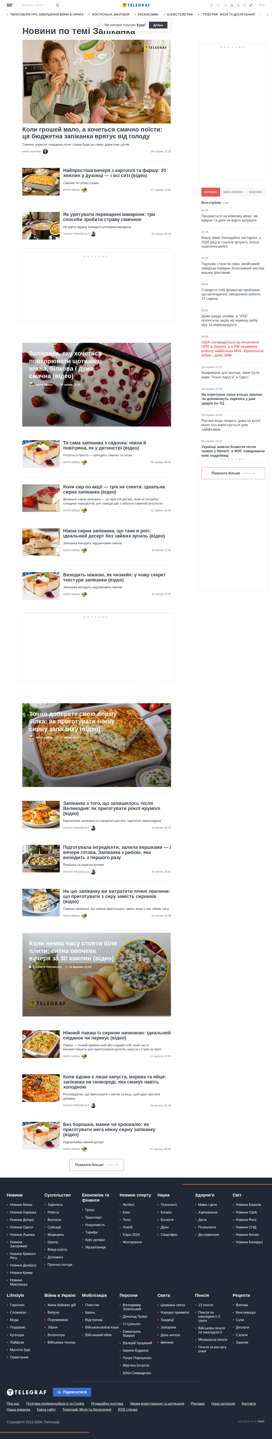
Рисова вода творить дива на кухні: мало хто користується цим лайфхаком (231, 425)
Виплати (54, 1220)
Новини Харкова (23, 1212)
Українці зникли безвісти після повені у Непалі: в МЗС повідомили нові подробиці (233, 451)
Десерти (242, 1327)
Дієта (202, 1220)
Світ (237, 1195)
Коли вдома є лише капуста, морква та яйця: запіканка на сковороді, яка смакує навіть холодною (114, 1082)
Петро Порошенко (137, 1358)
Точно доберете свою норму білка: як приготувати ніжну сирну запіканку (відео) (73, 721)
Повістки (92, 1305)
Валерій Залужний (137, 1343)
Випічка (242, 1305)
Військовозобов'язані (102, 1327)
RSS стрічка (127, 1409)
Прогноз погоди (60, 1264)
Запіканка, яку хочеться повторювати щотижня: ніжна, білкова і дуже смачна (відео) (65, 364)
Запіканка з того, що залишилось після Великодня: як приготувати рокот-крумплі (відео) (111, 808)
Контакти (249, 1403)
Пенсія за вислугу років (212, 1349)
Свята (163, 1295)
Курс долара (95, 1240)
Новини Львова (22, 1234)
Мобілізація (94, 1295)
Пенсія (202, 1295)
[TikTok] (250, 5)
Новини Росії (246, 1220)
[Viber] (218, 5)
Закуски (242, 1342)
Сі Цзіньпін (131, 1324)
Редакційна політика (107, 1403)
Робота (53, 1212)
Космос (166, 1212)
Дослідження (208, 1234)
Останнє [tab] (210, 192)
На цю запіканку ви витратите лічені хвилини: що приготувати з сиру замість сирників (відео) (116, 896)
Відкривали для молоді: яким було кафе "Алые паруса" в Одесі (230, 375)
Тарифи (91, 1232)
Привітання (19, 1357)
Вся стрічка (211, 202)
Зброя (52, 1327)
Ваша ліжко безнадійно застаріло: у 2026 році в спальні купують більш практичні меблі (231, 242)
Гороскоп (17, 1305)
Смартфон (169, 1234)
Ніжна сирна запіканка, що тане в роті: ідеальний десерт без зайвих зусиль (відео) (114, 533)
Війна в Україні (60, 1295)
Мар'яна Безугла (136, 1365)
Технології (169, 1204)
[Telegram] (225, 5)
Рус (262, 5)
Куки (140, 25)
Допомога (55, 1257)
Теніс (127, 1220)
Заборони (168, 1327)
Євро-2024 (131, 1234)
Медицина (56, 1234)
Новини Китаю (247, 1234)
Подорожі (17, 1327)
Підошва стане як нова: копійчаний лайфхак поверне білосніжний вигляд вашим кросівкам (232, 268)
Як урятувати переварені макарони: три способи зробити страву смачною (109, 217)
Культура (17, 1335)
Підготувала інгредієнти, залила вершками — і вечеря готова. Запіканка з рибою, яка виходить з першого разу (117, 852)
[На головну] (136, 5)
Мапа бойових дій (62, 1305)
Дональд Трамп (135, 1316)
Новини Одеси (21, 1227)
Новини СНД (246, 1227)
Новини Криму (21, 1273)
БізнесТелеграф (180, 14)
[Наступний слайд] (268, 14)
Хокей (127, 1227)
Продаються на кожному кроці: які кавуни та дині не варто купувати (229, 218)
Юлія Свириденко (137, 1373)
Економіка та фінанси (95, 1197)
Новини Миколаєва (18, 1282)
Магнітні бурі (20, 1350)
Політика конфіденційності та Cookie (55, 1403)
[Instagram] (244, 5)
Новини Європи (248, 1204)
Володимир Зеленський (132, 1307)
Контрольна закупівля (110, 14)
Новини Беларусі (249, 1242)
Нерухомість (95, 1225)
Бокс (126, 1212)
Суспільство (57, 1195)
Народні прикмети (175, 1312)
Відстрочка (93, 1320)
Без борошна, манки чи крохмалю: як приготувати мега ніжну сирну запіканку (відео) (109, 1129)
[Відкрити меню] (9, 5)
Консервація (246, 1312)
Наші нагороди (223, 1403)
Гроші (89, 1210)
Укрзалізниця (95, 1247)
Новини (15, 1195)
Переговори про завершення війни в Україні (47, 14)
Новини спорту (135, 1195)
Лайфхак (17, 1342)
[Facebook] (211, 5)
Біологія (167, 1220)
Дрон (165, 1227)
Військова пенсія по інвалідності (211, 1330)
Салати (242, 1335)
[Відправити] (57, 5)
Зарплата (55, 1204)
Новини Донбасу (23, 1265)
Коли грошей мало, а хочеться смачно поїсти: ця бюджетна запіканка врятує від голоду (92, 133)
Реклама (198, 1403)
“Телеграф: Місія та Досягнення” (228, 14)
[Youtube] (232, 5)
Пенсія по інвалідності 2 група (209, 1316)
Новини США (246, 1212)
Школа (53, 1242)
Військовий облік (98, 1335)
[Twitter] (238, 5)
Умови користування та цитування (157, 1403)
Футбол (128, 1204)
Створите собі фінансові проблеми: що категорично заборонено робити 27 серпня (231, 294)
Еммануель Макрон (132, 1333)
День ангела (170, 1335)
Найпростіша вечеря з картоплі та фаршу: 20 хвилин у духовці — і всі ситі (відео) (114, 173)
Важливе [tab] (255, 192)
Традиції (167, 1320)
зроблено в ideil (251, 1421)
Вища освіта (57, 1249)
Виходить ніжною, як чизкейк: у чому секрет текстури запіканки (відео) (114, 577)
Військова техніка (61, 1342)
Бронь (90, 1312)
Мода (14, 1320)
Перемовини (58, 1320)
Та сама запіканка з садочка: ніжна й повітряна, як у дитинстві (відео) (104, 445)
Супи (240, 1320)
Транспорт (93, 1217)
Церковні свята (173, 1305)
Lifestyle (15, 1295)
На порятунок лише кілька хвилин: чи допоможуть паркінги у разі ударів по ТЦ (232, 399)
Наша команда (18, 1409)
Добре (158, 25)
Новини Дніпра (22, 1220)
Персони (128, 1295)
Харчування (207, 1212)
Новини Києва (21, 1204)
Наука (163, 1195)
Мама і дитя (207, 1204)
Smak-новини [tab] (233, 192)
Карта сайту (46, 1409)
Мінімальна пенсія (212, 1339)
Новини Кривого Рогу (23, 1256)
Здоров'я (204, 1195)
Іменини (167, 1342)
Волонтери (56, 1335)
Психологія (207, 1227)
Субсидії (54, 1227)
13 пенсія (205, 1305)
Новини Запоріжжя (18, 1244)
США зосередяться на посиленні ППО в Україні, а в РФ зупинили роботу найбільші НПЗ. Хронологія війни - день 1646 (232, 348)
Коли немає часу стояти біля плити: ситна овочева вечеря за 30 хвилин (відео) (73, 951)
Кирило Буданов (136, 1350)
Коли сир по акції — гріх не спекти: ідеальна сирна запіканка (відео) (114, 489)
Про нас (13, 1403)
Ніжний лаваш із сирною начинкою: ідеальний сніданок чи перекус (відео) (117, 1035)
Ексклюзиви (148, 14)
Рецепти (241, 1295)
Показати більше (89, 1165)
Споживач (18, 1312)
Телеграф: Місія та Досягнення (86, 1409)
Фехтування (132, 1242)
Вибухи (53, 1312)
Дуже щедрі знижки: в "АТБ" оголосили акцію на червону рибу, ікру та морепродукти (229, 320)
